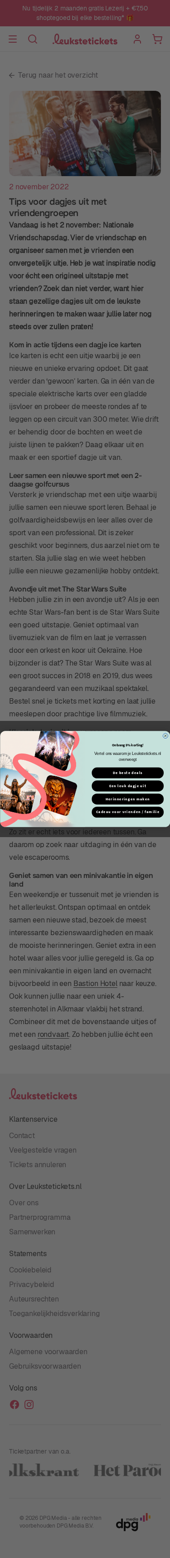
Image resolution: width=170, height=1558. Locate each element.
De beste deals (127, 772)
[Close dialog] (165, 736)
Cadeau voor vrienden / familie (127, 811)
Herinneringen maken (127, 799)
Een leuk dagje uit (127, 786)
